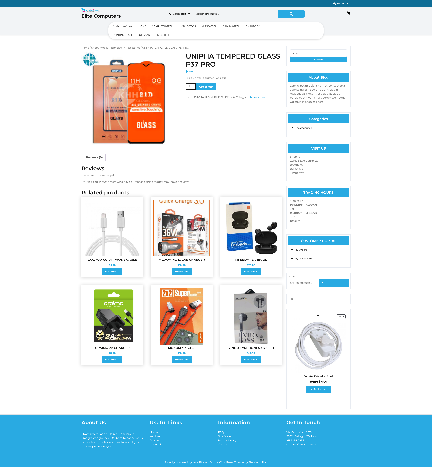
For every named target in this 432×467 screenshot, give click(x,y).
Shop (94, 47)
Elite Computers (101, 16)
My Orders (301, 249)
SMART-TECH (254, 26)
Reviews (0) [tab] (94, 157)
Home (85, 47)
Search (291, 14)
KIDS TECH (163, 34)
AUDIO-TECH (209, 26)
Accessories (133, 47)
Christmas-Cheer (123, 26)
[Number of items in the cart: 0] (291, 299)
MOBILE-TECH (187, 26)
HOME (142, 26)
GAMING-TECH (231, 26)
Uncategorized (303, 127)
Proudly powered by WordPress (186, 462)
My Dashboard (303, 258)
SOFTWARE (144, 34)
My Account (340, 3)
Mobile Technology (111, 47)
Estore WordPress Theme (227, 462)
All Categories (178, 13)
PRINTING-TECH (122, 34)
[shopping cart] (349, 13)
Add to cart (206, 86)
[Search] (334, 283)
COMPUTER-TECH (162, 26)
